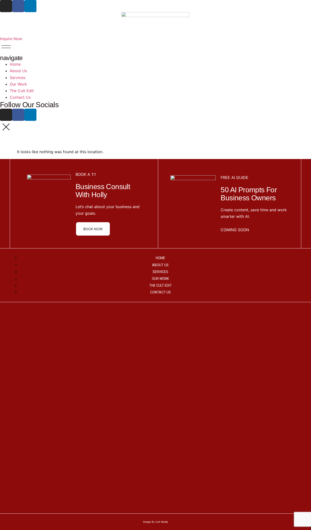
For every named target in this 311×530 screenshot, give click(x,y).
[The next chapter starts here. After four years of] (259, 364)
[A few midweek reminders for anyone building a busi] (52, 328)
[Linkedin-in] (30, 6)
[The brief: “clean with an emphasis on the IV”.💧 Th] (121, 348)
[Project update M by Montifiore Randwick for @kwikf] (86, 377)
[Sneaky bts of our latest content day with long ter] (225, 335)
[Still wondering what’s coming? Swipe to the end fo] (294, 381)
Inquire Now (11, 38)
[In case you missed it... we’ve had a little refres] (190, 407)
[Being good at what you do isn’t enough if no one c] (17, 364)
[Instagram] (6, 6)
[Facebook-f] (18, 6)
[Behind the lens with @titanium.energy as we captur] (155, 354)
